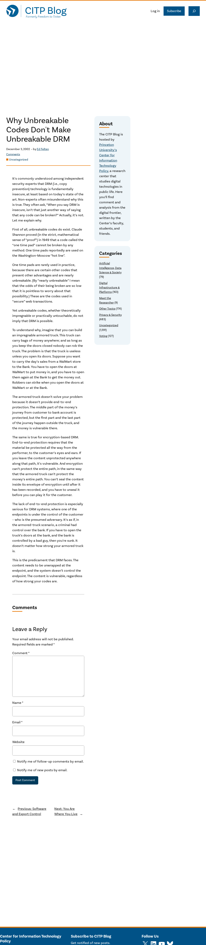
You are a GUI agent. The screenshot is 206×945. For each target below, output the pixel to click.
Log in (155, 11)
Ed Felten (43, 149)
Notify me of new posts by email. (42, 770)
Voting (103, 336)
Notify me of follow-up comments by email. (50, 761)
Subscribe (174, 11)
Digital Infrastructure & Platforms (109, 287)
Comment (21, 653)
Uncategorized (18, 160)
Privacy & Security (110, 315)
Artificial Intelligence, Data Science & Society (110, 267)
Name (17, 703)
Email (17, 722)
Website (18, 742)
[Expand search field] (194, 11)
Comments (13, 154)
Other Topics (107, 309)
